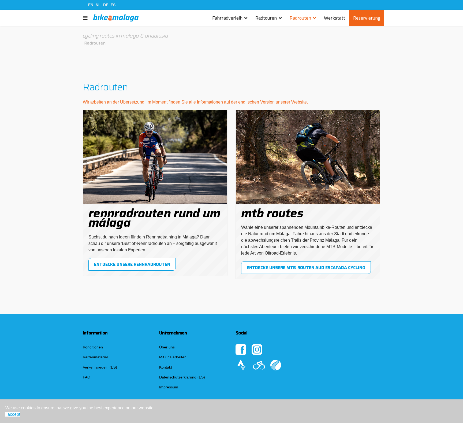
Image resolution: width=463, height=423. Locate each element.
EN (90, 5)
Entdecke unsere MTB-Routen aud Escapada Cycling (306, 267)
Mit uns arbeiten (172, 357)
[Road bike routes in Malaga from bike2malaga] (244, 365)
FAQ (86, 377)
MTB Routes (272, 213)
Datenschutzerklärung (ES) (182, 377)
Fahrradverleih (227, 17)
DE (105, 5)
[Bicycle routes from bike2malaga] (308, 365)
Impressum (168, 387)
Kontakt (165, 367)
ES (113, 5)
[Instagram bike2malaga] (308, 349)
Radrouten (300, 17)
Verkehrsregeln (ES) (100, 367)
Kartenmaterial (95, 357)
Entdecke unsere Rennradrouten (132, 264)
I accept (12, 414)
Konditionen (93, 347)
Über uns (167, 347)
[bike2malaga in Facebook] (244, 349)
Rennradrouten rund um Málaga (154, 218)
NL (98, 5)
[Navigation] (85, 18)
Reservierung (366, 17)
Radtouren (266, 17)
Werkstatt (334, 17)
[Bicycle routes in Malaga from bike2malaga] (261, 365)
